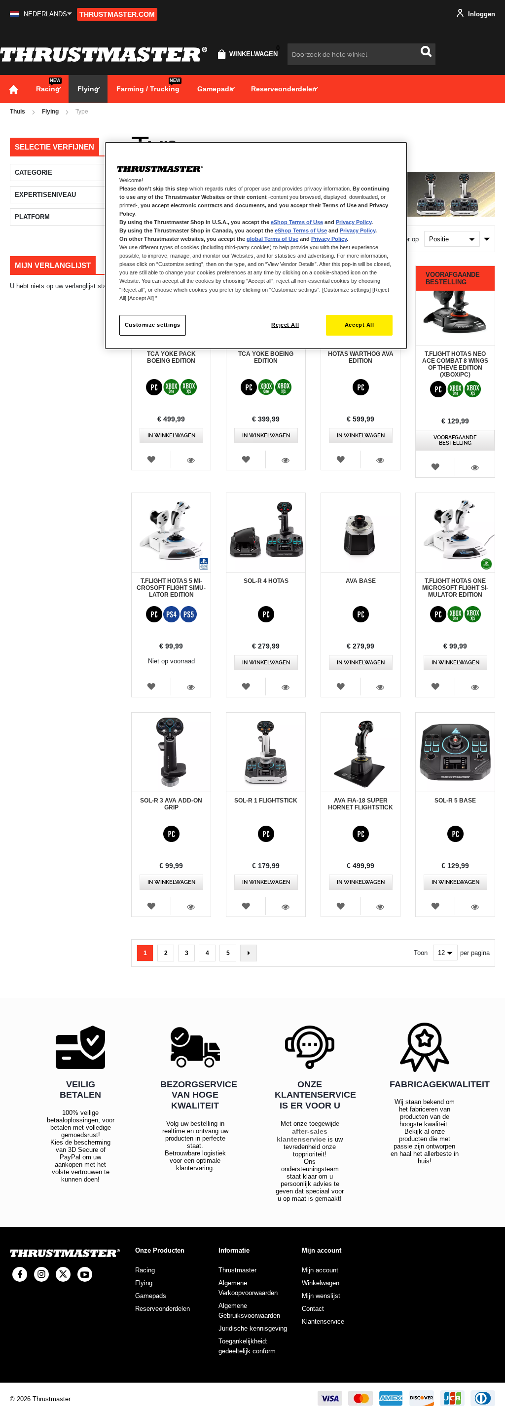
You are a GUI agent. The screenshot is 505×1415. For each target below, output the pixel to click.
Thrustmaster (237, 1270)
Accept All (359, 325)
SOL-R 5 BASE (455, 800)
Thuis (17, 111)
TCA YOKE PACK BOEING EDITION (171, 357)
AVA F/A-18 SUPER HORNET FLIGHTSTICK (360, 804)
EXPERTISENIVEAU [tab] (45, 194)
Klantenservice (323, 1321)
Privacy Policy (353, 222)
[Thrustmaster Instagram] (41, 1274)
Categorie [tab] (33, 172)
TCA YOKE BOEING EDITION (265, 357)
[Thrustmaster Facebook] (19, 1274)
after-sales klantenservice (302, 1135)
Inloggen (480, 14)
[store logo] (103, 54)
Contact (313, 1308)
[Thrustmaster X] (63, 1274)
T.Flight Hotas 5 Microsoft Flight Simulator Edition (171, 587)
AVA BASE (361, 580)
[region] (256, 245)
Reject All (285, 325)
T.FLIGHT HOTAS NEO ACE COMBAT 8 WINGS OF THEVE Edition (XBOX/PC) (455, 364)
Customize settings (152, 325)
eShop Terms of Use (297, 222)
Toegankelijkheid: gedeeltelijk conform (247, 1346)
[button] (41, 14)
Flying (50, 111)
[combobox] (361, 54)
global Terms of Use (272, 239)
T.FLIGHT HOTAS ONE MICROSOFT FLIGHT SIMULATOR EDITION (455, 587)
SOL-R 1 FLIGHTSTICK (265, 800)
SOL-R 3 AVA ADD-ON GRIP (171, 804)
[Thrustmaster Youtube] (84, 1274)
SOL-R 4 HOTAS (266, 580)
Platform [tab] (32, 217)
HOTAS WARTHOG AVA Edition (361, 357)
